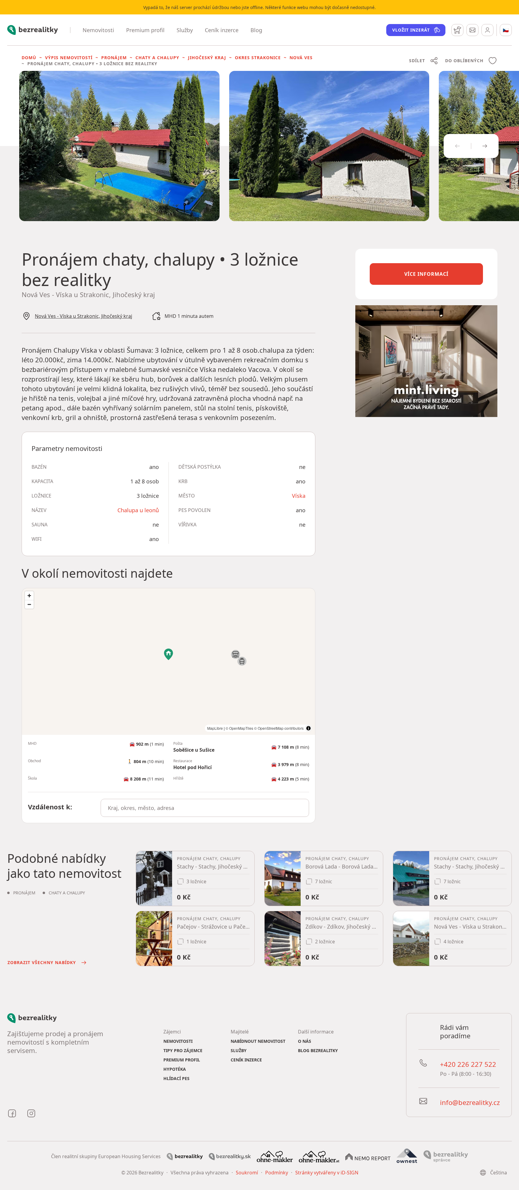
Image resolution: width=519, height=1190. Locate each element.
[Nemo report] (367, 1156)
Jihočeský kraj (207, 57)
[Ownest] (406, 1155)
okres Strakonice (258, 57)
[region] (168, 661)
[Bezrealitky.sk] (230, 1156)
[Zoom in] (29, 595)
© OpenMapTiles (239, 728)
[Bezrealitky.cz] (185, 1156)
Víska (298, 495)
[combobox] (205, 808)
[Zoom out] (29, 604)
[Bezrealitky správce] (445, 1155)
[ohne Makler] (275, 1155)
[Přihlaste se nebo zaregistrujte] (487, 30)
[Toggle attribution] (308, 728)
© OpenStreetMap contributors (279, 728)
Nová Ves (301, 57)
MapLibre (215, 728)
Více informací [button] (426, 274)
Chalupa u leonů (138, 510)
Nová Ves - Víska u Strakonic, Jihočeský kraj (83, 316)
